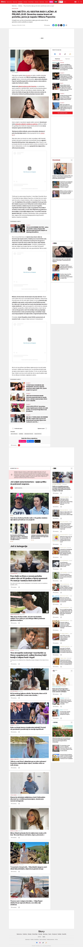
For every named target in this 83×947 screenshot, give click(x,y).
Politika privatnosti (50, 939)
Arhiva (56, 939)
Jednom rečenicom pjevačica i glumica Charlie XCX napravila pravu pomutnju (39, 537)
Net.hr (11, 515)
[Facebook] (54, 54)
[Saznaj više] (72, 160)
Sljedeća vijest (41, 428)
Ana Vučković (14, 433)
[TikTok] (65, 54)
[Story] (3, 2)
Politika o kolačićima (34, 939)
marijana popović (29, 433)
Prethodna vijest (18, 428)
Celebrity (20, 5)
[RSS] (70, 54)
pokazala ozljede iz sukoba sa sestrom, (26, 124)
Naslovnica (14, 5)
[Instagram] (60, 54)
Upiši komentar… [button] (19, 488)
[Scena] (44, 937)
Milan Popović (38, 433)
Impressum (27, 939)
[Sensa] (39, 937)
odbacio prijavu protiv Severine (27, 86)
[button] (47, 25)
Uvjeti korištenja (42, 939)
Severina (28, 75)
